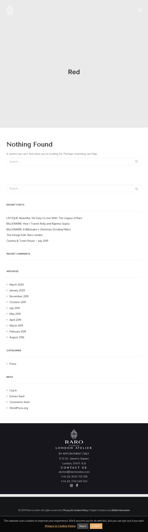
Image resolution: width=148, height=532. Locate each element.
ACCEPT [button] (96, 526)
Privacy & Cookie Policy (75, 510)
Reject (82, 526)
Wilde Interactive (120, 510)
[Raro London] (10, 10)
